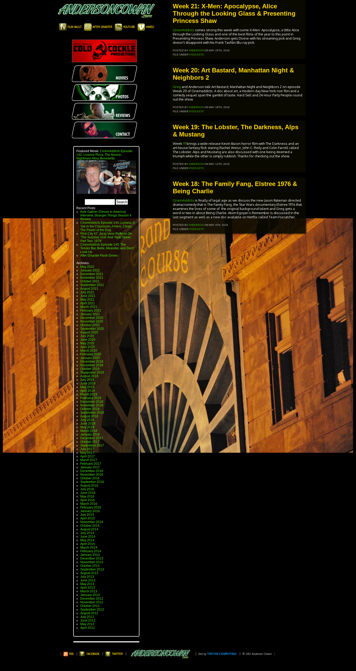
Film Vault (74, 26)
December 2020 (91, 318)
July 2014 (87, 533)
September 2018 (92, 412)
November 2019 (91, 365)
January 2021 (90, 314)
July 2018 (87, 420)
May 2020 (87, 343)
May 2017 (87, 453)
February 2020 (90, 354)
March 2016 (88, 504)
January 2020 (90, 358)
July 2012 (87, 617)
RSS (70, 653)
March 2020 (88, 350)
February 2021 (90, 310)
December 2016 (91, 471)
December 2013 (91, 558)
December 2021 (91, 274)
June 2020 (87, 339)
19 (184, 143)
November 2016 (91, 474)
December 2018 (91, 401)
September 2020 (92, 329)
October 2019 (90, 369)
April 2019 (87, 391)
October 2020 (90, 325)
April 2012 (87, 628)
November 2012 (91, 602)
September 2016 (92, 482)
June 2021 (87, 296)
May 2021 (87, 299)
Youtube (129, 26)
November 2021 (91, 277)
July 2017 (87, 449)
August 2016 (89, 485)
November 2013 (91, 562)
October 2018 (90, 409)
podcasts (196, 54)
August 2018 (89, 416)
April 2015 (87, 518)
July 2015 (87, 515)
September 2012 (92, 609)
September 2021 (92, 285)
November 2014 (91, 522)
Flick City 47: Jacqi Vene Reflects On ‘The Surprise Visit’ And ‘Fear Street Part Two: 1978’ (106, 237)
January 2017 (90, 467)
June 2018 (87, 423)
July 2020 (87, 336)
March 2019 (88, 394)
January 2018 (90, 434)
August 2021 (89, 288)
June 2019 (87, 383)
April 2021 (87, 303)
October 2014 (90, 525)
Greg (177, 87)
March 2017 (88, 460)
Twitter (117, 653)
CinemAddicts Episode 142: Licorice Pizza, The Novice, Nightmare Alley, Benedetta (104, 154)
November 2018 (91, 405)
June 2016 (87, 493)
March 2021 (88, 307)
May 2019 (87, 387)
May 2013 (87, 584)
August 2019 (89, 376)
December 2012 (91, 598)
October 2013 (90, 566)
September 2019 (92, 372)
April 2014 (87, 544)
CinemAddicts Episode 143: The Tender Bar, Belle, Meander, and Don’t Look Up (107, 248)
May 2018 (87, 427)
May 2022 (87, 267)
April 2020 (87, 347)
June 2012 (87, 620)
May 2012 (87, 624)
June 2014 (87, 536)
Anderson (196, 50)
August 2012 (89, 613)
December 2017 (91, 438)
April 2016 (87, 500)
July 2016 (87, 489)
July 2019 (87, 380)
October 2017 (90, 442)
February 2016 (90, 507)
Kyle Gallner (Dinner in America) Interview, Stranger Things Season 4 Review (105, 215)
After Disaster (102, 26)
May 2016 (87, 496)
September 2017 (92, 445)
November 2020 (91, 321)
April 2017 (87, 456)
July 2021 (87, 292)
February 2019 (90, 398)
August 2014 (89, 529)
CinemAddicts (183, 30)
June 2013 (87, 580)
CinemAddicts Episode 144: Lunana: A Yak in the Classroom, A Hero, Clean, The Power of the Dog (107, 226)
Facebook (93, 653)
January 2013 (90, 595)
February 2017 (90, 463)
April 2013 (87, 587)
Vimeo (149, 26)
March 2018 (88, 431)
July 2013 (87, 577)
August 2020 (89, 332)
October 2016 (90, 478)
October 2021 (90, 281)
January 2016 (90, 511)
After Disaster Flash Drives (99, 255)
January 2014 (90, 555)
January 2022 (90, 270)
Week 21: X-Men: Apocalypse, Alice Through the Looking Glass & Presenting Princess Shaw (234, 13)
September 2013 (92, 569)
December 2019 (91, 361)
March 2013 (88, 591)
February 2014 (90, 551)
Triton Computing (222, 653)
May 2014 (87, 540)
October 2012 (90, 606)
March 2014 (88, 547)
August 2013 (89, 573)
